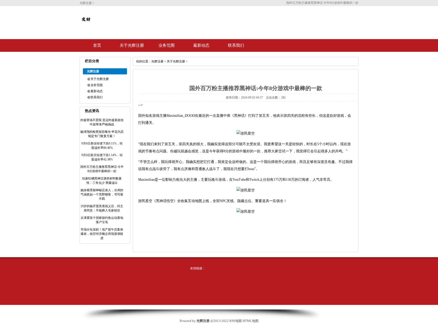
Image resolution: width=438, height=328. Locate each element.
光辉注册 (157, 61)
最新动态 (201, 45)
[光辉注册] (86, 23)
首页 (97, 45)
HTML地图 (251, 321)
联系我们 (236, 45)
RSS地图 (235, 321)
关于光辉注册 (132, 45)
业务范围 (166, 45)
